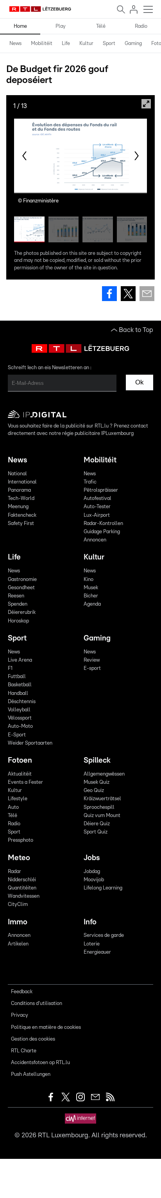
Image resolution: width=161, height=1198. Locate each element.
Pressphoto (20, 840)
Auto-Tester (97, 506)
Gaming (133, 43)
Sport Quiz (95, 832)
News (15, 43)
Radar (14, 871)
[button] (24, 155)
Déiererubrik (22, 612)
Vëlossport (20, 718)
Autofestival (97, 498)
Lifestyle (17, 798)
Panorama (19, 490)
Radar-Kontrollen (103, 523)
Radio (141, 26)
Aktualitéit (20, 774)
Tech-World (21, 498)
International (22, 482)
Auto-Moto (20, 726)
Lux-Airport (97, 515)
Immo (17, 922)
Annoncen (95, 540)
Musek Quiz (96, 782)
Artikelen (18, 944)
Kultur (86, 43)
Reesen (16, 596)
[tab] (15, 43)
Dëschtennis (22, 701)
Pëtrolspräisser (101, 490)
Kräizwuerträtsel (102, 798)
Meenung (18, 506)
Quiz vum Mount (102, 815)
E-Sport (17, 735)
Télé (101, 26)
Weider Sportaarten (30, 743)
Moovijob (94, 879)
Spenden (17, 604)
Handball (18, 693)
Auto (13, 807)
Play (60, 26)
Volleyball (19, 710)
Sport (109, 43)
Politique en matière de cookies (46, 1027)
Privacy (19, 1015)
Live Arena (20, 660)
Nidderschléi (22, 879)
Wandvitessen (23, 896)
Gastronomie (22, 579)
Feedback (21, 991)
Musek (91, 587)
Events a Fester (25, 782)
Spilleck (97, 760)
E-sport (92, 668)
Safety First (21, 523)
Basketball (20, 684)
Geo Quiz (94, 790)
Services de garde (104, 935)
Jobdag (92, 871)
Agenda (92, 604)
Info (90, 922)
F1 (10, 668)
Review (92, 660)
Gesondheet (21, 587)
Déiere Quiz (97, 823)
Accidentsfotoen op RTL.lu (40, 1062)
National (17, 473)
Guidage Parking (102, 531)
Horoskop (18, 621)
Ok (139, 382)
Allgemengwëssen (104, 774)
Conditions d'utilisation (36, 1003)
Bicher (91, 596)
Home (20, 26)
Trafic (90, 482)
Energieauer (97, 952)
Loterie (92, 944)
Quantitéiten (22, 888)
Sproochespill (99, 807)
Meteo (19, 858)
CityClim (18, 904)
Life (66, 43)
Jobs (92, 858)
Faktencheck (22, 515)
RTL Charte (23, 1051)
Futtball (17, 676)
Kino (88, 579)
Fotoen (20, 760)
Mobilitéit (41, 43)
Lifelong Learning (103, 888)
